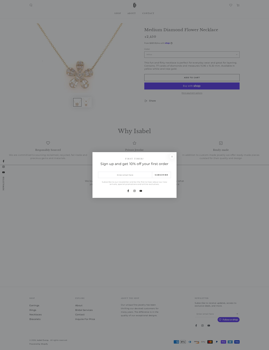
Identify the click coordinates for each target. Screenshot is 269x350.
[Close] (172, 157)
